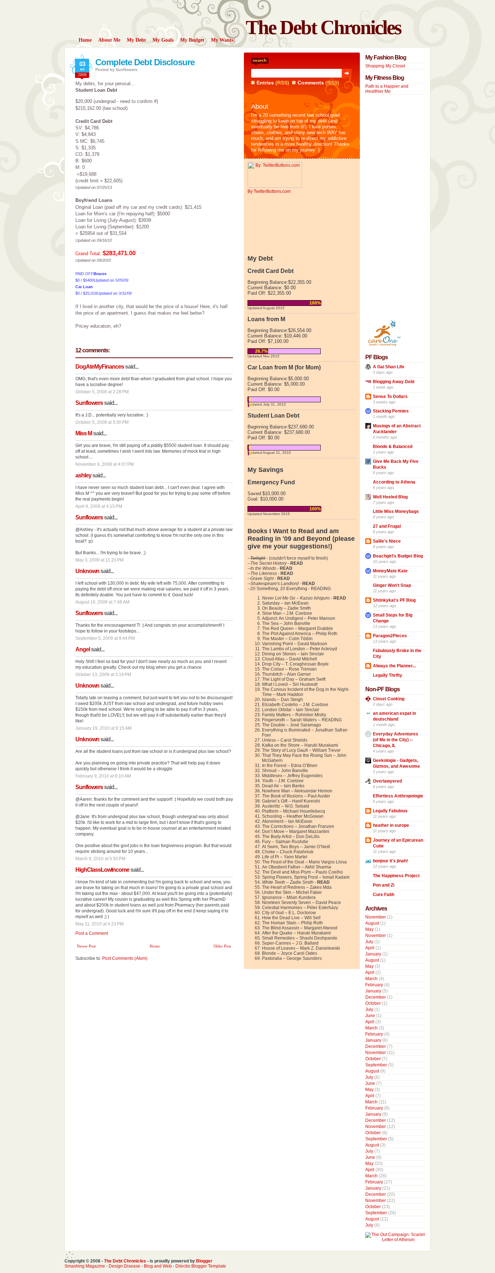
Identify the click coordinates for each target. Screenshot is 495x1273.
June (370, 1015)
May (369, 929)
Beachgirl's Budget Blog (398, 556)
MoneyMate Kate (390, 570)
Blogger (204, 1261)
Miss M (83, 433)
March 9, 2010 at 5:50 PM (100, 858)
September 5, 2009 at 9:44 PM (105, 638)
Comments (311, 83)
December (375, 997)
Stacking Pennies (391, 411)
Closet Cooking (388, 698)
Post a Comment (91, 933)
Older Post (222, 946)
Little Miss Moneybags (396, 511)
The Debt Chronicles (323, 27)
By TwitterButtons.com (269, 191)
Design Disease (124, 1266)
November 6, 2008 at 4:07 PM (104, 464)
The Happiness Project (396, 875)
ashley (83, 475)
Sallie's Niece (387, 541)
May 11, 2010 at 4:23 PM (99, 923)
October (373, 1003)
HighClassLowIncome (102, 870)
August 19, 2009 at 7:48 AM (102, 602)
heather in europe (391, 825)
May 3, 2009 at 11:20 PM (99, 560)
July (369, 941)
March (371, 978)
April (369, 947)
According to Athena (394, 482)
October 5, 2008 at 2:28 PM (102, 391)
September (376, 1064)
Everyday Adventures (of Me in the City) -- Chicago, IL (395, 739)
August (372, 923)
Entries (265, 83)
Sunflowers (89, 403)
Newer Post (86, 946)
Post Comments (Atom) (124, 958)
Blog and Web (158, 1266)
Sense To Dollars (390, 396)
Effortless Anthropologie (398, 796)
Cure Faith (383, 894)
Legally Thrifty (387, 675)
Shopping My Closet (385, 66)
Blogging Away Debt (394, 381)
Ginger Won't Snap (392, 585)
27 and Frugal (387, 526)
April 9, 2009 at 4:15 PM (98, 506)
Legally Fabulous (390, 810)
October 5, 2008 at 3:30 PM (102, 422)
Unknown (87, 571)
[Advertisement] (387, 207)
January (373, 954)
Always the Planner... (394, 665)
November (375, 917)
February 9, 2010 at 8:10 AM (103, 776)
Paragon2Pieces (390, 635)
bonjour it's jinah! (390, 860)
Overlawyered (387, 781)
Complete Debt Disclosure (145, 62)
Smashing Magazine (85, 1266)
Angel (82, 649)
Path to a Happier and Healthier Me (386, 89)
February (374, 984)
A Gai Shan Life (388, 366)
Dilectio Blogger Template (200, 1266)
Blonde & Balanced (392, 446)
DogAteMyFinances (99, 367)
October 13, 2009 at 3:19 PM (103, 674)
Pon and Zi (383, 885)
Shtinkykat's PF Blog (394, 600)
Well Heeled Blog (390, 496)
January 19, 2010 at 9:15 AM (103, 728)
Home (155, 946)
